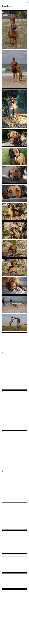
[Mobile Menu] (28, 2)
